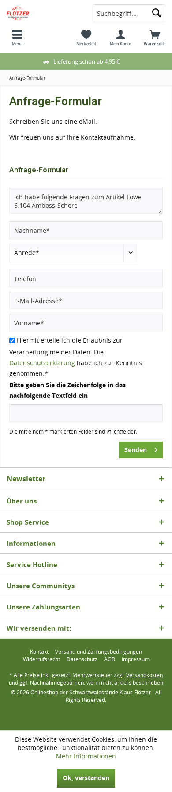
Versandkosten (144, 675)
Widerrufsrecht (41, 659)
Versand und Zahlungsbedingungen (98, 651)
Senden (135, 450)
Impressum (136, 659)
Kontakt (39, 651)
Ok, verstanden (86, 777)
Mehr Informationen (86, 756)
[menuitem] (17, 37)
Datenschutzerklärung (42, 362)
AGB (109, 659)
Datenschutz (82, 659)
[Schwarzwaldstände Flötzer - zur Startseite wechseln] (43, 13)
